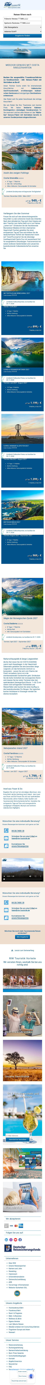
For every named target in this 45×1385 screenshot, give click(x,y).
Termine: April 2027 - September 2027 (17, 642)
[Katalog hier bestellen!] (22, 1163)
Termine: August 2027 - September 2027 (18, 535)
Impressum (13, 1274)
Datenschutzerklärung (17, 1279)
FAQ (10, 1367)
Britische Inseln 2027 (12, 522)
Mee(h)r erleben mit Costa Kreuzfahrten (24, 1327)
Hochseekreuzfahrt (16, 1308)
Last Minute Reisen (16, 1324)
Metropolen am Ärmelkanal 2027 (17, 293)
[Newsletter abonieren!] (22, 1115)
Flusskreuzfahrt (15, 1310)
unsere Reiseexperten (20, 846)
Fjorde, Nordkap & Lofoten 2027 (16, 446)
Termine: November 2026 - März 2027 (17, 196)
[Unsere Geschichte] (22, 1060)
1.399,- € (35, 479)
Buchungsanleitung (16, 1348)
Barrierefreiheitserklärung (18, 1350)
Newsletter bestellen (17, 1139)
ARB (10, 1282)
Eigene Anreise (14, 1321)
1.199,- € (35, 402)
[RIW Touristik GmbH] (13, 5)
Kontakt (12, 1359)
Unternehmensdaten (16, 1277)
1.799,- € (34, 776)
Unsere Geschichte (17, 1076)
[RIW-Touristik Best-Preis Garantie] (22, 1016)
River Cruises (23, 1376)
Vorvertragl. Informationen (19, 1285)
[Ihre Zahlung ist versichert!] (22, 1248)
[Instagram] (11, 1239)
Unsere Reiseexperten (17, 1266)
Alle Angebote (22, 937)
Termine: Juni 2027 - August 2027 (15, 383)
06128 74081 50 (18, 831)
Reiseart (12, 1332)
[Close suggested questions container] (33, 1371)
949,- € (36, 200)
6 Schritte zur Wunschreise (14, 1206)
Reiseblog (12, 1271)
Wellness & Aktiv (15, 1319)
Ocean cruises (22, 1371)
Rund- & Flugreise (15, 1313)
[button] (31, 1376)
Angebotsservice (15, 1361)
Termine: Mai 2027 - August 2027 (15, 459)
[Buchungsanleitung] (22, 1197)
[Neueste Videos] (22, 980)
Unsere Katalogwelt (17, 1173)
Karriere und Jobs (15, 1269)
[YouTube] (15, 1239)
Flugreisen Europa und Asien (19, 1330)
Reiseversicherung (16, 1345)
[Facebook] (20, 1239)
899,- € (36, 326)
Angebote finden (22, 35)
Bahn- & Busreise (15, 1316)
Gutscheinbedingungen (17, 1356)
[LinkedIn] (6, 1239)
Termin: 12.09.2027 (10, 307)
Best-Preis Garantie (17, 1031)
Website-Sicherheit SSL (18, 1288)
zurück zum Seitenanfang (22, 950)
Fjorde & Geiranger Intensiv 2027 (16, 369)
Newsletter (13, 1364)
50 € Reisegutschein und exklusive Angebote (23, 1095)
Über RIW (12, 1263)
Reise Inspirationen (17, 987)
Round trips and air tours (19, 1381)
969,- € (36, 555)
